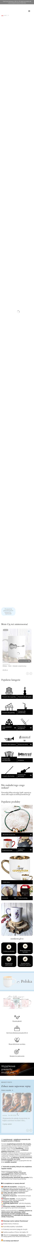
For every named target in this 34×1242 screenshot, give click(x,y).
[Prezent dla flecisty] (9, 770)
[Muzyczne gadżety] (25, 844)
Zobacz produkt (23, 661)
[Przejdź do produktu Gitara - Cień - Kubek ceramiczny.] (17, 646)
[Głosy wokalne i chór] (9, 723)
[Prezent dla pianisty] (9, 707)
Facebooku (22, 1235)
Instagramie (14, 1235)
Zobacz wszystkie (6, 1090)
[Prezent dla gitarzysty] (25, 770)
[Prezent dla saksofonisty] (25, 707)
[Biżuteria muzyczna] (17, 821)
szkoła (5, 1115)
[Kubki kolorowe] (9, 844)
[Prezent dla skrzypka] (25, 691)
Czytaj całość (7, 1124)
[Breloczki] (9, 892)
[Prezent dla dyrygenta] (25, 723)
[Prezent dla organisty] (9, 691)
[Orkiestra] (25, 754)
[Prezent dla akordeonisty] (9, 754)
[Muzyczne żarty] (25, 739)
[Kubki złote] (17, 868)
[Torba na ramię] (25, 892)
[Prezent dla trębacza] (9, 739)
